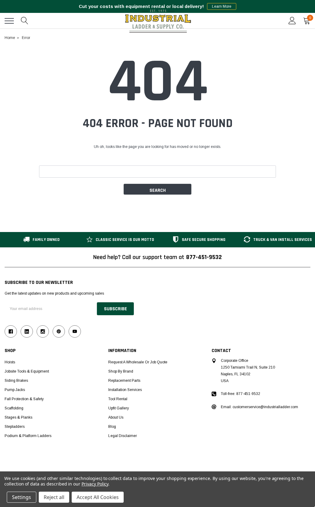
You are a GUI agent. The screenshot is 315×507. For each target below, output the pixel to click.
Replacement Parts (124, 380)
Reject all (54, 497)
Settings (21, 497)
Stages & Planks (18, 417)
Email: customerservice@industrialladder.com (259, 407)
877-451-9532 (204, 257)
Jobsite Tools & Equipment (27, 371)
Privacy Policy (95, 484)
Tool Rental (117, 399)
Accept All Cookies (98, 497)
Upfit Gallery (118, 408)
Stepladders (15, 426)
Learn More (221, 6)
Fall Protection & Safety (24, 399)
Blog (112, 426)
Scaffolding (14, 408)
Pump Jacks (15, 390)
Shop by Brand (120, 371)
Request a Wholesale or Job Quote (137, 362)
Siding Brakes (16, 380)
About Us (115, 417)
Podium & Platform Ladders (28, 436)
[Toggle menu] (9, 20)
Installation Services (125, 390)
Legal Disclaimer (122, 436)
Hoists (10, 362)
